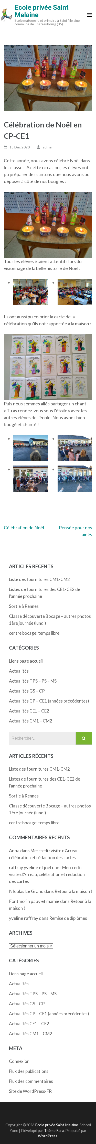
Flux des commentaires (31, 1081)
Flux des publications (28, 1071)
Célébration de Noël (24, 527)
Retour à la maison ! (73, 891)
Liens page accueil (26, 661)
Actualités (19, 671)
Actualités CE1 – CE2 (29, 711)
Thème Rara (54, 1130)
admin (47, 147)
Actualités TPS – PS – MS (33, 681)
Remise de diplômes (68, 918)
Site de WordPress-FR (30, 1091)
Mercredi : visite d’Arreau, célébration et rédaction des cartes (47, 874)
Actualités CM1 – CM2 (30, 721)
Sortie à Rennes (24, 606)
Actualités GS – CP (27, 691)
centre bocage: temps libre (34, 633)
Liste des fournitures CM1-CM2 (39, 579)
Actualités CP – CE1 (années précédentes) (49, 701)
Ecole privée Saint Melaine (42, 11)
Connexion (19, 1061)
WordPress (47, 1136)
